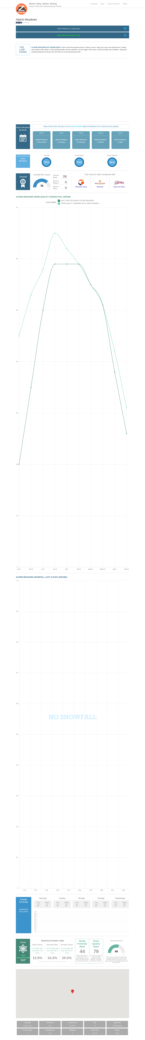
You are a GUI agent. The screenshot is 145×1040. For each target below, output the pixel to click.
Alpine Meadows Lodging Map (68, 29)
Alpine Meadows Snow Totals (68, 35)
